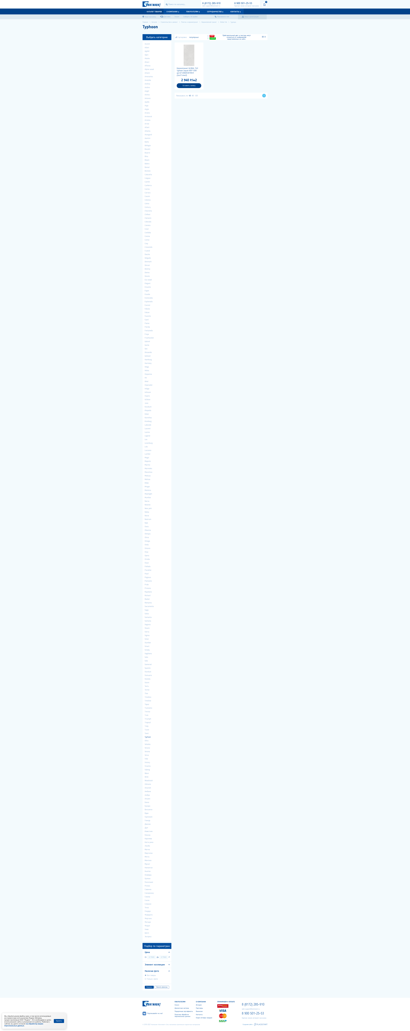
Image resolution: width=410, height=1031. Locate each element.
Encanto (148, 287)
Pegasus (148, 577)
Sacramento (149, 606)
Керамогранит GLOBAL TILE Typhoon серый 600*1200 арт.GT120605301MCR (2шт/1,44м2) (187, 71)
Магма (147, 850)
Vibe (146, 759)
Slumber (148, 643)
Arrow (147, 124)
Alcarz (147, 62)
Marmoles (148, 468)
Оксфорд (148, 875)
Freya (147, 334)
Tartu (147, 686)
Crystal (147, 251)
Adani (147, 48)
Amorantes (149, 77)
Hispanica (148, 374)
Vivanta (148, 766)
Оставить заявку (189, 86)
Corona (147, 236)
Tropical (148, 723)
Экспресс (148, 937)
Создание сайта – (248, 1024)
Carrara (147, 193)
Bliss (146, 156)
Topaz (147, 704)
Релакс (147, 886)
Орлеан (147, 879)
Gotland (147, 356)
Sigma (147, 635)
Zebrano (148, 784)
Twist (147, 733)
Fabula (147, 309)
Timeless (148, 697)
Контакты (234, 12)
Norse (147, 516)
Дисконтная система (182, 1008)
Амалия (148, 788)
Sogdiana (148, 654)
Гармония (148, 817)
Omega (147, 541)
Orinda (147, 559)
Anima (147, 95)
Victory (147, 762)
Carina (147, 189)
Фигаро (148, 922)
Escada (147, 294)
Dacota (147, 254)
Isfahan (147, 400)
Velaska (147, 744)
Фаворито (148, 915)
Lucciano (148, 450)
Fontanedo (149, 331)
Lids (146, 447)
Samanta (148, 617)
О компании (172, 12)
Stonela (147, 679)
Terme (147, 690)
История (199, 1005)
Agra (146, 55)
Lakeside (148, 425)
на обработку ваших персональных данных (23, 1025)
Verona (147, 752)
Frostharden (149, 338)
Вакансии (199, 1011)
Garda (147, 345)
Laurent (148, 429)
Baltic (147, 142)
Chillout (147, 214)
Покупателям (192, 12)
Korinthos (148, 418)
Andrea (147, 84)
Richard (147, 596)
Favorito (148, 316)
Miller (147, 483)
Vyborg (147, 770)
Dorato (147, 276)
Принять (59, 1021)
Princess (148, 588)
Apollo (147, 102)
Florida (147, 327)
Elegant (147, 283)
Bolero (147, 164)
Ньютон (148, 871)
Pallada (147, 566)
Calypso (147, 178)
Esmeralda (149, 298)
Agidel (147, 51)
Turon (147, 730)
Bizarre (147, 153)
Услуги (177, 1005)
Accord (147, 44)
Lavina (147, 432)
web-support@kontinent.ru (211, 6)
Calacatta (148, 175)
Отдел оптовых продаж (204, 1018)
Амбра (147, 795)
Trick (146, 715)
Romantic (148, 603)
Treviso (147, 712)
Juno (146, 403)
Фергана (148, 918)
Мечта (147, 857)
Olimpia (147, 534)
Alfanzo (147, 66)
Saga (147, 610)
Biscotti (147, 149)
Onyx (146, 552)
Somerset (148, 664)
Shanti (147, 628)
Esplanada (149, 302)
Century (148, 207)
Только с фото (152, 979)
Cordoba (148, 233)
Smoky (147, 650)
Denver (147, 265)
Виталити (148, 810)
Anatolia (148, 80)
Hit (146, 378)
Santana (148, 621)
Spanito (147, 668)
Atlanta (147, 131)
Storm (147, 683)
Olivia (147, 537)
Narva (147, 501)
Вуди (147, 813)
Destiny (147, 269)
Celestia (148, 200)
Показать (149, 987)
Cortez (147, 240)
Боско (147, 802)
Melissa (147, 479)
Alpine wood (149, 69)
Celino (147, 204)
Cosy (146, 244)
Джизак (148, 824)
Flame (147, 323)
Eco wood (148, 280)
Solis (146, 657)
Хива (147, 929)
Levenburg (149, 443)
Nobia (147, 512)
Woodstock (149, 781)
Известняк (149, 831)
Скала (147, 900)
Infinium (148, 392)
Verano (147, 748)
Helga (147, 367)
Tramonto (148, 708)
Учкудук (148, 911)
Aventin (147, 138)
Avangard (148, 135)
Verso (147, 755)
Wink (146, 777)
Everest (147, 305)
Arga (146, 106)
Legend (147, 436)
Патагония (149, 882)
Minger (147, 487)
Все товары (151, 975)
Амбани (148, 791)
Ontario (147, 548)
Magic (147, 458)
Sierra (147, 632)
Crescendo (148, 247)
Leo (146, 439)
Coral (147, 229)
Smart (147, 646)
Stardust (148, 672)
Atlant (147, 127)
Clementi (148, 218)
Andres (147, 87)
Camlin (147, 182)
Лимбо (147, 846)
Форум (147, 926)
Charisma (148, 211)
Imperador (148, 385)
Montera (148, 490)
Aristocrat (148, 117)
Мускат (147, 864)
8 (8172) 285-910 (211, 3)
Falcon (147, 312)
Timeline (148, 701)
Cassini (147, 196)
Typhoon (148, 737)
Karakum (148, 407)
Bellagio (148, 146)
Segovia (148, 625)
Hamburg (148, 360)
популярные (194, 37)
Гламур (147, 820)
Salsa (147, 614)
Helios (147, 371)
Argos (147, 109)
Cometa (147, 225)
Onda (147, 545)
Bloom (147, 160)
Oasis (147, 527)
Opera (147, 556)
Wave (147, 773)
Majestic (148, 461)
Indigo (147, 389)
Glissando (148, 352)
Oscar (147, 563)
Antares (148, 98)
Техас (147, 908)
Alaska (147, 58)
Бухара (147, 806)
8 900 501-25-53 (243, 3)
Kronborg (148, 421)
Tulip (146, 726)
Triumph (148, 719)
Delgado (148, 258)
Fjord (147, 320)
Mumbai (148, 498)
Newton (147, 505)
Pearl (147, 574)
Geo (146, 349)
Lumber (147, 454)
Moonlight (148, 494)
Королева (148, 839)
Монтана (148, 860)
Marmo (147, 465)
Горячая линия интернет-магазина (246, 6)
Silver (147, 639)
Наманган (149, 868)
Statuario (148, 675)
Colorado (148, 222)
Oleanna (148, 530)
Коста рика (149, 842)
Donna (147, 273)
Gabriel (147, 341)
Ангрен (147, 799)
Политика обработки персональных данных (182, 1015)
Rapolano (148, 592)
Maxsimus (148, 472)
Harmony (148, 363)
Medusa (148, 476)
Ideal (146, 381)
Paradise (148, 570)
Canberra (148, 185)
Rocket (147, 599)
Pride (147, 585)
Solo (146, 661)
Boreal (147, 167)
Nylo (146, 523)
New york (148, 508)
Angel (147, 91)
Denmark (148, 262)
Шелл (147, 933)
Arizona (147, 120)
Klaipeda (148, 410)
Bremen (148, 171)
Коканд (147, 835)
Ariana (147, 113)
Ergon (147, 291)
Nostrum (148, 519)
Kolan (147, 414)
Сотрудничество (214, 12)
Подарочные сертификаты (184, 1011)
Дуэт (146, 828)
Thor (146, 693)
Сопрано (148, 904)
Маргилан (149, 853)
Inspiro (147, 396)
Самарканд (149, 893)
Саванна (148, 889)
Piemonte (148, 581)
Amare (147, 73)
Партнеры (199, 1008)
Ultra (146, 741)
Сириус (147, 897)
